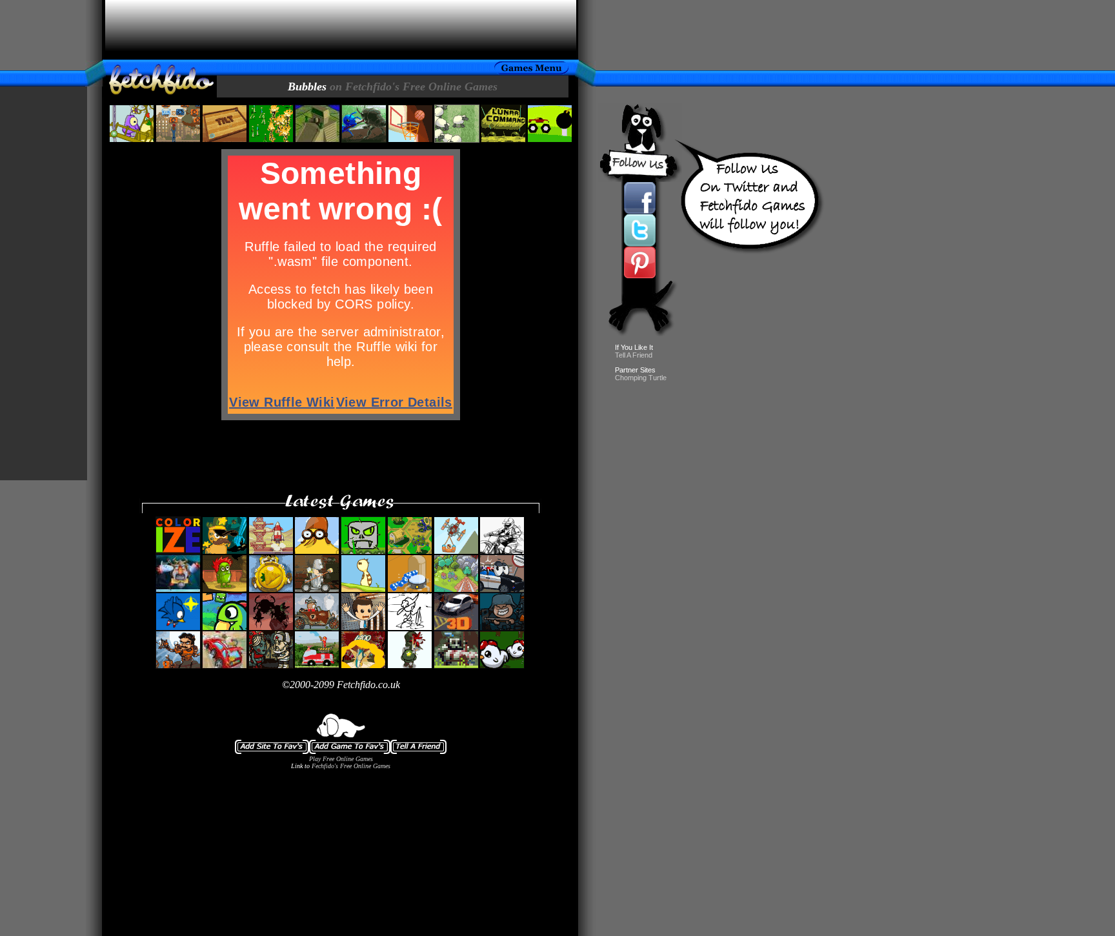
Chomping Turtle (641, 378)
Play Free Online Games (341, 758)
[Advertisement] (341, 30)
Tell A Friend (633, 355)
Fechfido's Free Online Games (351, 765)
